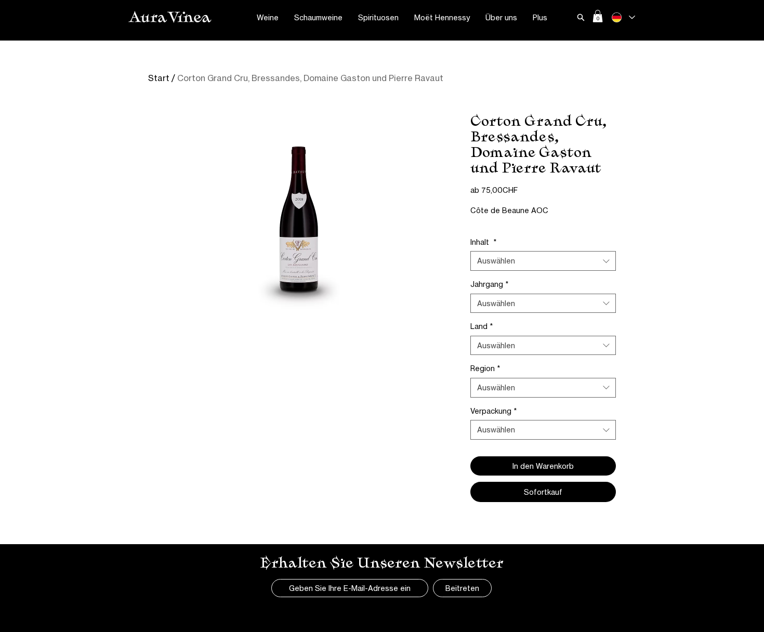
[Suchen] (580, 17)
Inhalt (483, 242)
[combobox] (543, 261)
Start (158, 78)
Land (481, 326)
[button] (267, 17)
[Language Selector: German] (622, 17)
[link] (597, 16)
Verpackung (493, 410)
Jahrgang (489, 284)
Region (485, 368)
